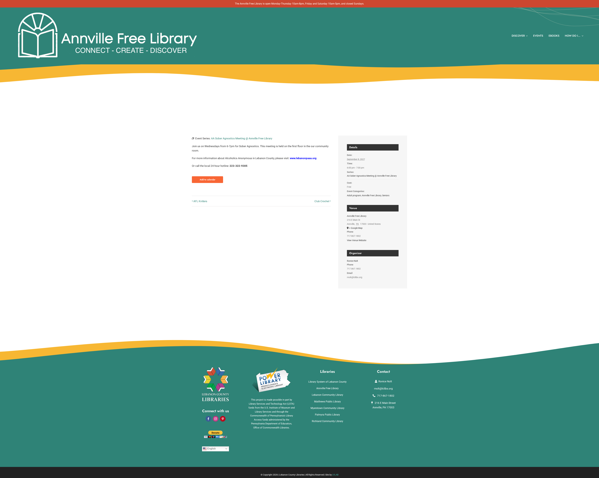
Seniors (385, 195)
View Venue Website (356, 240)
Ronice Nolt (352, 261)
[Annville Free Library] (107, 11)
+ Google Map (356, 228)
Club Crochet (321, 201)
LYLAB (335, 474)
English (211, 448)
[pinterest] (223, 419)
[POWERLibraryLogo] (271, 368)
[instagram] (215, 419)
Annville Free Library (371, 195)
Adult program (354, 195)
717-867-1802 (385, 395)
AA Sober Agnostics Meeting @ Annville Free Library (372, 176)
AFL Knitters (200, 201)
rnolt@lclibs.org (383, 388)
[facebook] (208, 419)
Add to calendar (207, 179)
